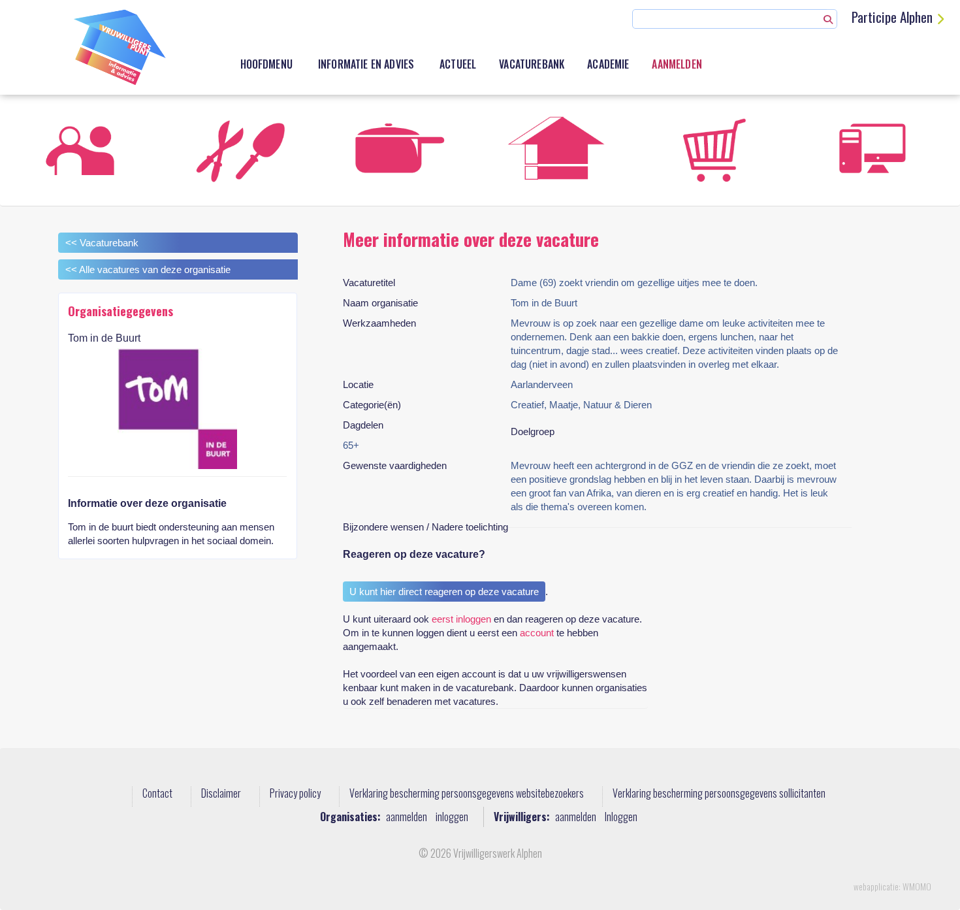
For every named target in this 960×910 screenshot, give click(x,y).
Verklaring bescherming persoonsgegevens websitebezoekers (466, 794)
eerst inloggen (461, 619)
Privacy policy (295, 794)
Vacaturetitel (369, 282)
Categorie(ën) (372, 404)
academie (608, 64)
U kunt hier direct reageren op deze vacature (444, 591)
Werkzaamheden (379, 323)
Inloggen (621, 817)
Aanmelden (676, 64)
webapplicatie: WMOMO (892, 886)
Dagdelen (363, 425)
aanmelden (406, 817)
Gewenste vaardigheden (395, 465)
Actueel (458, 64)
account (537, 632)
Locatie (358, 384)
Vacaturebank (531, 64)
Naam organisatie (380, 302)
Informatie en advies (366, 64)
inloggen (452, 817)
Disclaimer (221, 794)
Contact (157, 794)
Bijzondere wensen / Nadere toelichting (425, 526)
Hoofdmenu (266, 64)
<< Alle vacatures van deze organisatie (148, 269)
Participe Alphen (892, 17)
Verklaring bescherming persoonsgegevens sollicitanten (719, 794)
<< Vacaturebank (101, 242)
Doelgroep (532, 431)
